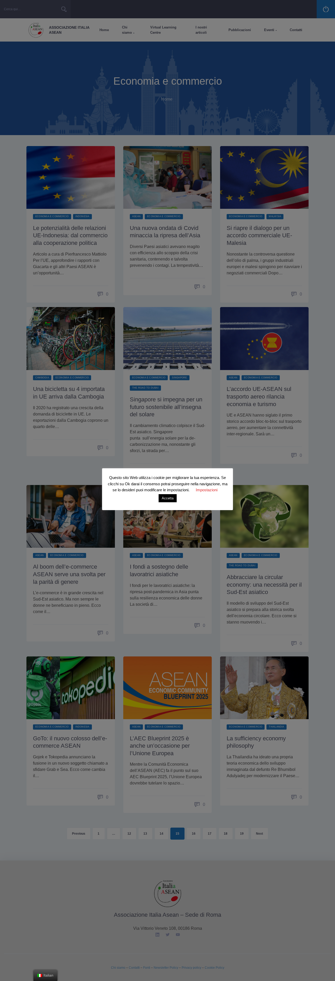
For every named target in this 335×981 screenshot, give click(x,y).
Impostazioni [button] (206, 490)
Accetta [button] (168, 498)
